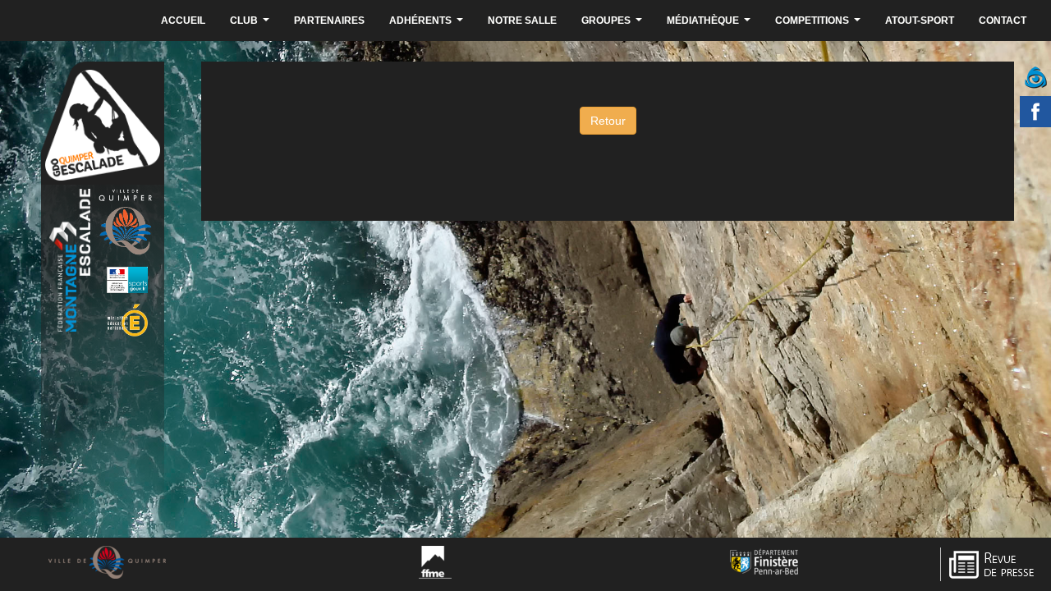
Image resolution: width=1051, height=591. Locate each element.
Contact (1002, 20)
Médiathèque (711, 25)
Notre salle (522, 20)
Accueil (183, 20)
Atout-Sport (919, 20)
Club (251, 25)
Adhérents (428, 25)
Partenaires (329, 20)
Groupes (613, 25)
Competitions (820, 25)
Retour (608, 120)
